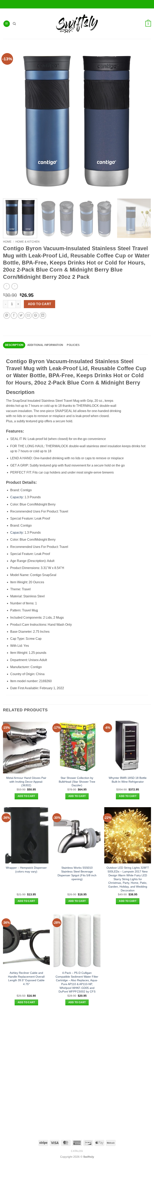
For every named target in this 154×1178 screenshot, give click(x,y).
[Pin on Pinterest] (35, 315)
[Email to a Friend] (28, 315)
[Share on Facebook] (14, 315)
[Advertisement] (77, 1041)
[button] (6, 24)
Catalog (77, 1151)
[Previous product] (14, 286)
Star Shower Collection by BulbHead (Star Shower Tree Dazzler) (77, 781)
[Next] (145, 218)
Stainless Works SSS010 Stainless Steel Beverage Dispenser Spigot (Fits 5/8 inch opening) (77, 873)
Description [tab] (14, 345)
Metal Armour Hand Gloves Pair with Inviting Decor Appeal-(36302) (26, 781)
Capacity (16, 497)
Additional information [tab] (45, 345)
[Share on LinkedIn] (43, 315)
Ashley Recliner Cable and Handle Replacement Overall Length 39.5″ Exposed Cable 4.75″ (26, 978)
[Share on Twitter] (21, 315)
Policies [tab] (73, 345)
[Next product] (6, 286)
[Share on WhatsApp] (6, 315)
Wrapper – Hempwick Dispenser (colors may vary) (26, 869)
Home (7, 241)
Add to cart (39, 304)
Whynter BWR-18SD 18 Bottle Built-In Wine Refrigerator (128, 779)
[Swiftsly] (77, 23)
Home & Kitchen (27, 241)
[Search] (14, 24)
